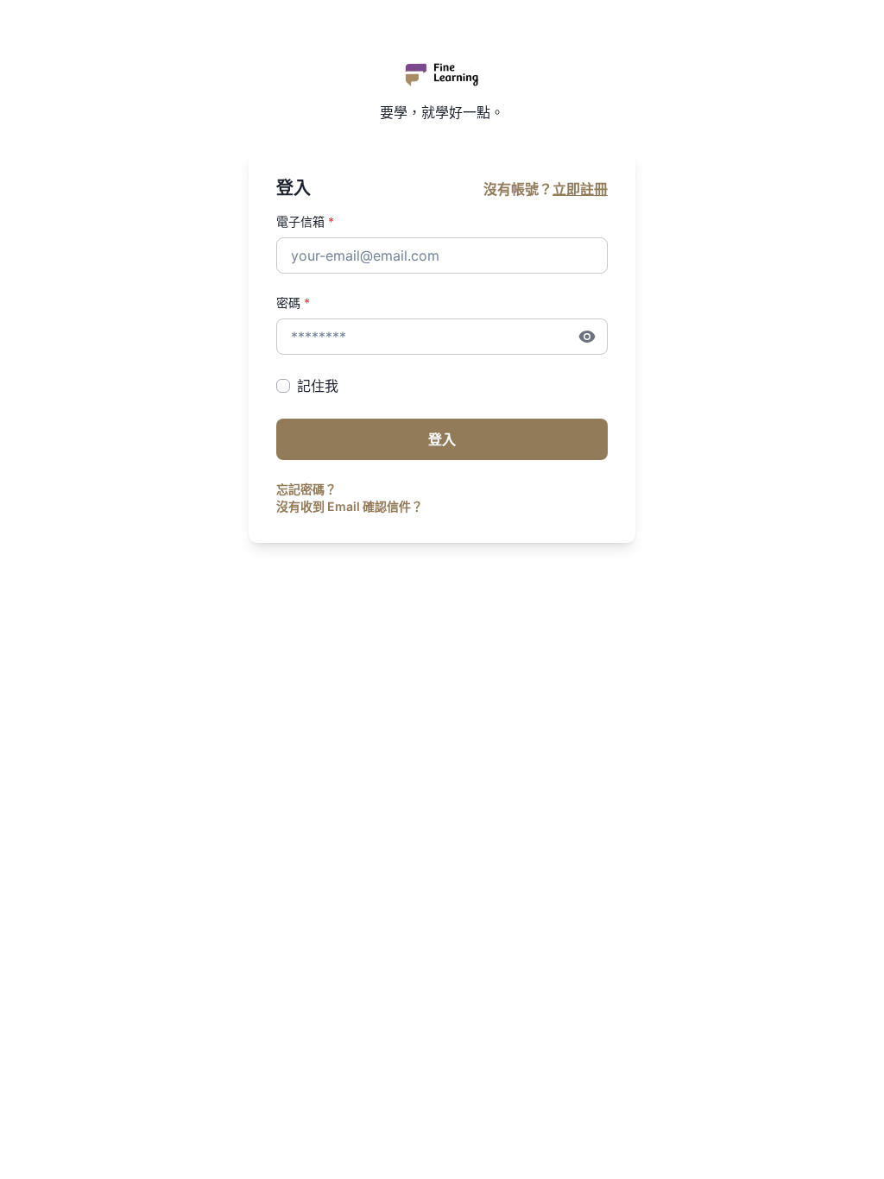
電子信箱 (305, 221)
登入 (442, 439)
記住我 (317, 385)
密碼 (293, 302)
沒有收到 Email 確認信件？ (349, 506)
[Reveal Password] (587, 336)
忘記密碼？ (306, 489)
